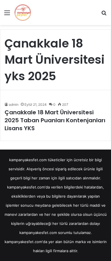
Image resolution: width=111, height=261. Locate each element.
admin (13, 104)
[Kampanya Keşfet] (22, 12)
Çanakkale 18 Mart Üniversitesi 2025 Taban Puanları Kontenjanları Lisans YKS (55, 120)
